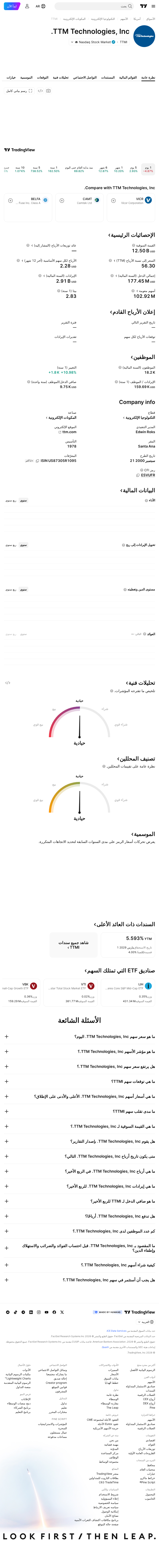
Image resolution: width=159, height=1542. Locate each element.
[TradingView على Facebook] (54, 1312)
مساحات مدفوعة (57, 1436)
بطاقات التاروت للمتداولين (103, 1478)
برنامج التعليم (23, 1412)
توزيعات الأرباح (146, 1448)
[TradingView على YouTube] (46, 1312)
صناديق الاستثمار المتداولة (140, 1386)
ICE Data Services (116, 1330)
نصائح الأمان (111, 1515)
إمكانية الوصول (109, 1511)
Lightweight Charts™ (18, 1378)
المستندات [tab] (108, 77)
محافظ (151, 1465)
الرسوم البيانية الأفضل (142, 1370)
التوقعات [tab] (42, 77)
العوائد (151, 1444)
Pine (152, 1407)
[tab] (23, 500)
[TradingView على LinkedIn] (31, 1312)
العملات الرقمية (146, 1394)
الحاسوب (150, 1498)
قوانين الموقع (59, 1387)
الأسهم (151, 1382)
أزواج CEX (149, 1399)
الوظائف (113, 1457)
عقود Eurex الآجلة (108, 1424)
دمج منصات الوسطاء (19, 1403)
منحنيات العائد (147, 1469)
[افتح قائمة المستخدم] (27, 6)
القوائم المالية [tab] (128, 77)
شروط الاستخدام (108, 1494)
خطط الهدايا (111, 1382)
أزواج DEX (149, 1403)
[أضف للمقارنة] (113, 200)
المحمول (150, 1494)
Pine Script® (147, 1482)
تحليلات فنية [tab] (60, 77)
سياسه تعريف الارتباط (105, 1507)
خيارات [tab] (11, 77)
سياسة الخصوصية (108, 1502)
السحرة (62, 1428)
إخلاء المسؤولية (109, 1498)
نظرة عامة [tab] (148, 77)
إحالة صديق (60, 1378)
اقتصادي (150, 1440)
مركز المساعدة (109, 1453)
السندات (150, 1390)
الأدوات (26, 1370)
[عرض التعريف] (133, 245)
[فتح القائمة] (153, 6)
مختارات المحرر (58, 1412)
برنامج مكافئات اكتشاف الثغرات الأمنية (96, 1520)
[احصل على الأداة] (40, 90)
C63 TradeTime (108, 1482)
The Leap (112, 1407)
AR (38, 6)
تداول (64, 1403)
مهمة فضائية (111, 1444)
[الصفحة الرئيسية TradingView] (143, 6)
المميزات (113, 1370)
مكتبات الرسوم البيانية (18, 1374)
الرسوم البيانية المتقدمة (17, 1382)
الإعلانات (26, 1399)
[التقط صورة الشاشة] (48, 90)
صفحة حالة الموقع (108, 1524)
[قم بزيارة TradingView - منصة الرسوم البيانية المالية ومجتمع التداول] (19, 150)
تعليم (64, 1407)
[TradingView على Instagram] (38, 1312)
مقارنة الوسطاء (109, 1403)
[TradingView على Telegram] (23, 1312)
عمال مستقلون (58, 1432)
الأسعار (114, 1374)
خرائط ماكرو (147, 1478)
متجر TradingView (107, 1473)
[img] (76, 42)
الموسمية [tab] (26, 77)
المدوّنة (114, 1448)
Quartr (105, 1347)
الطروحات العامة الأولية (141, 1453)
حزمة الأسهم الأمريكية (105, 1428)
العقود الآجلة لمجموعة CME (102, 1419)
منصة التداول (23, 1387)
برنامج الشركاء (22, 1407)
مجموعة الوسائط (108, 1461)
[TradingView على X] (62, 1312)
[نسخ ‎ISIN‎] (37, 461)
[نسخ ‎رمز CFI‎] (138, 475)
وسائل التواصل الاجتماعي (52, 1370)
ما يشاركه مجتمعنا (56, 1374)
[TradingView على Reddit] (7, 1312)
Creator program (56, 1382)
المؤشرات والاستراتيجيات (52, 1424)
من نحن (113, 1440)
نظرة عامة (112, 1394)
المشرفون (61, 1391)
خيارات (151, 1473)
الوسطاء (113, 1399)
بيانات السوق (111, 1378)
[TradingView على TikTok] (15, 1312)
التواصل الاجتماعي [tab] (85, 77)
